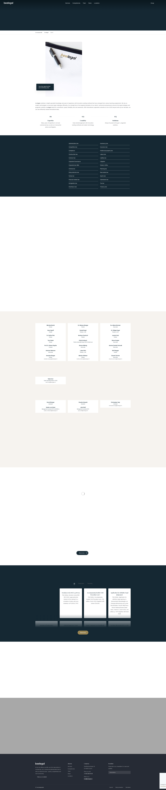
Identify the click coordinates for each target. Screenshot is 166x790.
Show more (82, 553)
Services (67, 3)
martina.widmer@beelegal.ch (83, 359)
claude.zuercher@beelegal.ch (115, 359)
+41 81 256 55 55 (69, 685)
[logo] (40, 764)
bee (38, 32)
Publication (81, 583)
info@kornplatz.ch (69, 687)
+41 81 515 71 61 (92, 683)
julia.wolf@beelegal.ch (83, 410)
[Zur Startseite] (8, 3)
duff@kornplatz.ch (93, 685)
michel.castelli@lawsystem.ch (119, 685)
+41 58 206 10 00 (69, 663)
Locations (96, 3)
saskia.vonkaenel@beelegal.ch (50, 410)
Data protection (119, 787)
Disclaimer (128, 787)
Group (152, 3)
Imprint (111, 787)
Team (84, 3)
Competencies (76, 3)
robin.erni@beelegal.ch (51, 382)
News (89, 3)
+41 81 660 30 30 (116, 683)
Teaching (89, 583)
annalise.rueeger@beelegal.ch (50, 359)
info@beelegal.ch (88, 778)
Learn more (97, 86)
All (74, 583)
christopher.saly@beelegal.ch (115, 405)
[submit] (129, 772)
